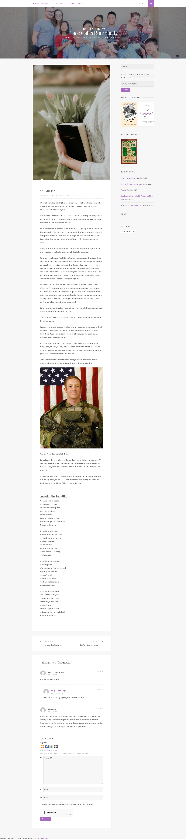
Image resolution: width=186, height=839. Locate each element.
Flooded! (124, 190)
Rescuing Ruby (61, 3)
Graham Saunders (43, 838)
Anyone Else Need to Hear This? (132, 184)
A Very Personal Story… (129, 178)
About (72, 3)
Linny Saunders (59, 195)
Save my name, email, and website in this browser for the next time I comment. (67, 804)
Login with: (43, 742)
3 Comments (71, 195)
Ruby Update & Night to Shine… (131, 205)
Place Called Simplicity (93, 32)
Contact (80, 3)
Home (37, 3)
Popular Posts (47, 3)
